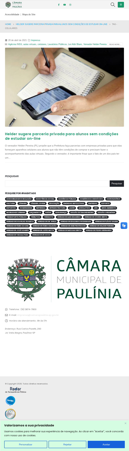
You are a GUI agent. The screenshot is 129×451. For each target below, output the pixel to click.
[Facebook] (58, 4)
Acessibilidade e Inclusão (19, 199)
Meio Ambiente (109, 208)
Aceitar (106, 444)
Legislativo (84, 208)
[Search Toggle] (113, 5)
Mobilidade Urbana (15, 212)
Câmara (23, 203)
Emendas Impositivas (73, 203)
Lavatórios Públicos (57, 44)
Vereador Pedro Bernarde (99, 230)
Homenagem (26, 208)
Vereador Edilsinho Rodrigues (75, 221)
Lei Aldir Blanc (75, 44)
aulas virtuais (29, 44)
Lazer (72, 208)
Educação (54, 203)
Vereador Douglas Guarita (20, 221)
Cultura (10, 203)
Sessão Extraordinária (82, 212)
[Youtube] (64, 4)
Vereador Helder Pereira (94, 44)
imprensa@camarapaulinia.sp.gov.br (38, 315)
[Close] (125, 423)
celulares (42, 44)
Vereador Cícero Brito (95, 217)
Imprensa (35, 40)
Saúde (48, 212)
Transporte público (16, 217)
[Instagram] (70, 4)
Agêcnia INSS (15, 44)
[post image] (64, 87)
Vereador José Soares (17, 230)
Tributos (35, 217)
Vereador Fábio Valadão (45, 226)
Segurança (61, 212)
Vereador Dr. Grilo (47, 221)
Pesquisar (12, 176)
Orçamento (35, 212)
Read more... (115, 44)
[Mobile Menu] (121, 5)
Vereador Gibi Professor (73, 226)
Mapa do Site (28, 14)
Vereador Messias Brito (70, 230)
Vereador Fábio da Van (17, 226)
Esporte (105, 203)
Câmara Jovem (38, 203)
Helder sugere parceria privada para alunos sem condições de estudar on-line (61, 136)
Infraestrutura (57, 208)
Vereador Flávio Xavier (106, 221)
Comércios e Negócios (91, 199)
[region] (64, 435)
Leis (96, 208)
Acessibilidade (12, 14)
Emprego (92, 203)
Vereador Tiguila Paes (17, 235)
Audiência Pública (67, 199)
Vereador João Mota (43, 230)
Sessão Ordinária (106, 212)
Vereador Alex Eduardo (69, 217)
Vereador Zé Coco (41, 235)
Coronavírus (113, 199)
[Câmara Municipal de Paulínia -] (13, 4)
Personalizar (25, 444)
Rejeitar (67, 444)
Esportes (11, 208)
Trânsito (48, 217)
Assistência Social (45, 199)
